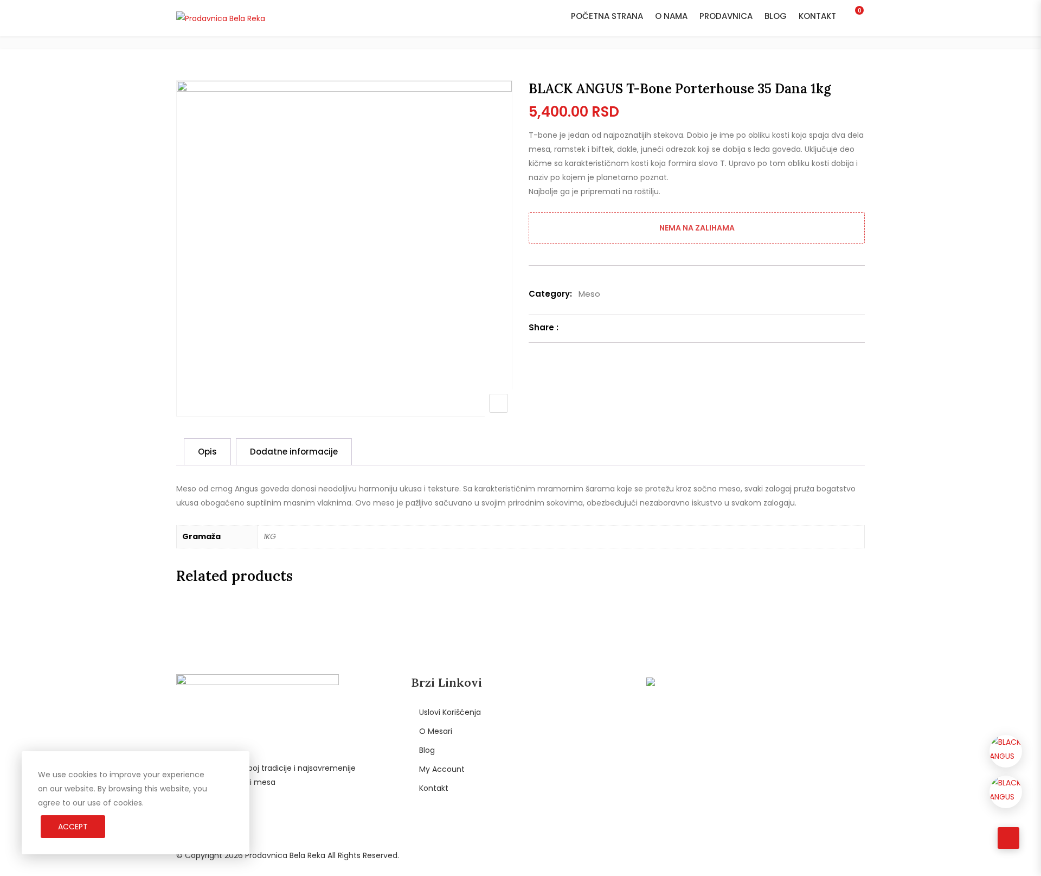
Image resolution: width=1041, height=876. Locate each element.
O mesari (435, 731)
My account (442, 769)
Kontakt (817, 16)
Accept (73, 826)
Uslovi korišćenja (450, 712)
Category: (550, 293)
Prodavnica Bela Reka (285, 855)
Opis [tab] (207, 451)
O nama (671, 16)
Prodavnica (726, 16)
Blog (775, 16)
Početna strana (607, 16)
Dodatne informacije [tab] (294, 451)
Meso (589, 293)
